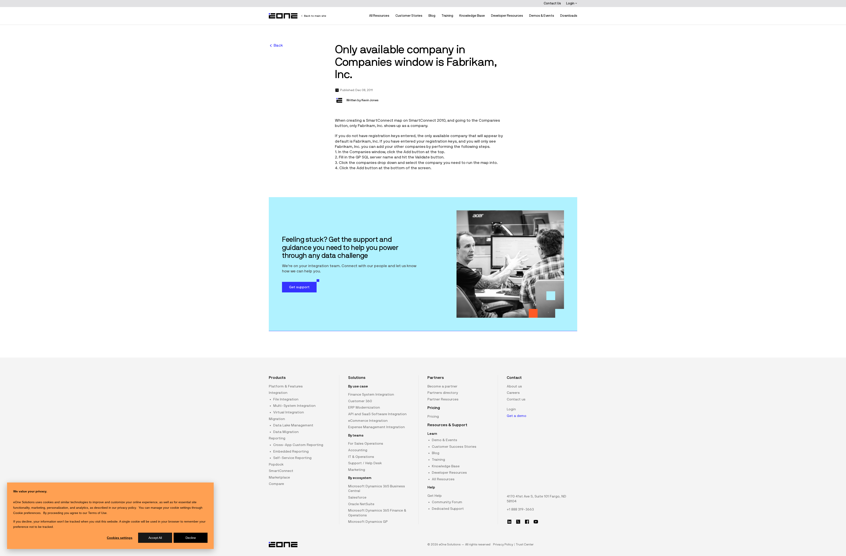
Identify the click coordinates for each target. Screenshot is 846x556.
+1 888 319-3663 (520, 509)
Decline (191, 537)
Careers (513, 393)
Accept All (155, 537)
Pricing (433, 416)
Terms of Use (97, 513)
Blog (432, 15)
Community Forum (447, 502)
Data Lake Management (293, 425)
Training (447, 15)
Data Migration (286, 432)
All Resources (379, 15)
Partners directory (442, 393)
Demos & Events (541, 15)
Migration (277, 419)
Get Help (434, 495)
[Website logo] (283, 15)
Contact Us (552, 3)
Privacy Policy (503, 544)
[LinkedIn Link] (509, 521)
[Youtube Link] (535, 521)
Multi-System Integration (294, 405)
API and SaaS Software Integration (377, 414)
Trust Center (525, 544)
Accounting (357, 450)
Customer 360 (360, 401)
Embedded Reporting (291, 451)
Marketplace (279, 477)
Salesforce (357, 497)
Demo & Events (444, 440)
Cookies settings (119, 537)
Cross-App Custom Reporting (298, 445)
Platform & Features (286, 386)
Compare (276, 484)
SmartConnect (281, 471)
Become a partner (442, 386)
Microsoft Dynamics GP (368, 521)
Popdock (276, 464)
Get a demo (516, 416)
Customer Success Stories (454, 446)
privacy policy (126, 507)
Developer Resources (507, 15)
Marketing (356, 470)
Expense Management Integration (376, 427)
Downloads (568, 15)
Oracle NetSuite (361, 504)
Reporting (277, 438)
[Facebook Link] (527, 521)
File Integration (285, 399)
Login (570, 3)
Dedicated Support (448, 508)
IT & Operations (361, 457)
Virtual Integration (288, 412)
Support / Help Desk (365, 463)
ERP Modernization (364, 407)
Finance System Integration (371, 394)
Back (278, 46)
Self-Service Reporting (292, 458)
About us (514, 386)
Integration (278, 393)
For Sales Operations (365, 443)
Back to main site (315, 16)
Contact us (516, 399)
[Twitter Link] (518, 521)
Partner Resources (442, 399)
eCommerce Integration (368, 420)
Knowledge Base (472, 15)
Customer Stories (408, 15)
